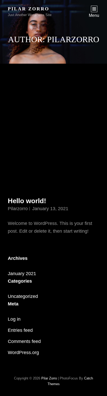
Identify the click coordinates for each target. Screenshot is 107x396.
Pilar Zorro (28, 8)
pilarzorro (18, 208)
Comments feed (24, 341)
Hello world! (27, 201)
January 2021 (22, 273)
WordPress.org (23, 352)
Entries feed (20, 330)
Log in (14, 319)
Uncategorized (23, 296)
